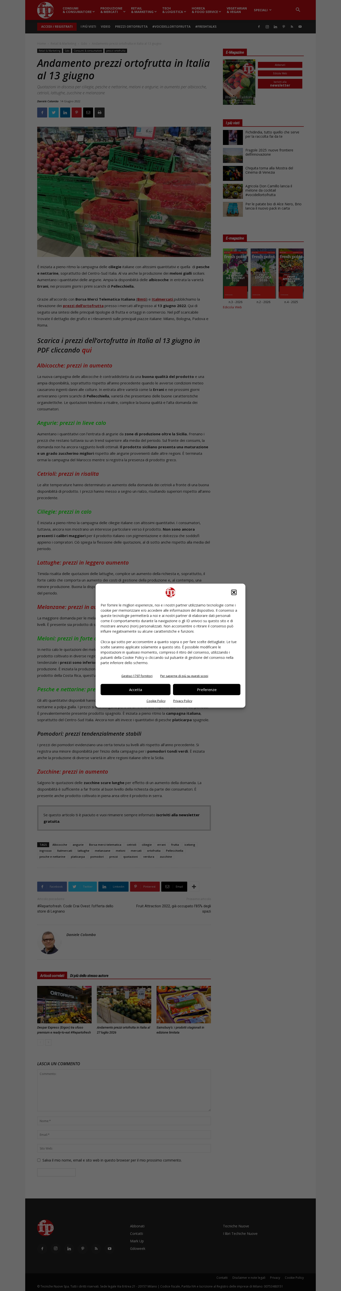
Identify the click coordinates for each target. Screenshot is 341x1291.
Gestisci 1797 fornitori (137, 676)
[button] (233, 592)
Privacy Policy (182, 701)
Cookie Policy (156, 701)
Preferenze (207, 689)
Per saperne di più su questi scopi (184, 676)
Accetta (135, 689)
